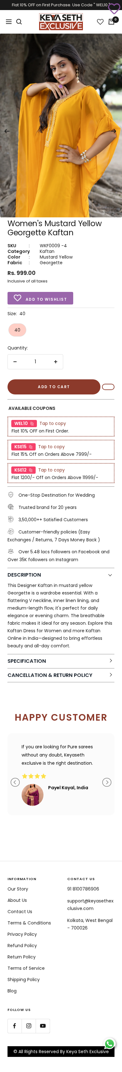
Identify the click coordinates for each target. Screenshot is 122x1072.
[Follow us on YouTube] (43, 1026)
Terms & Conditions (29, 923)
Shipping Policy (24, 979)
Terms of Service (26, 968)
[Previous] (6, 131)
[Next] (113, 131)
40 (17, 330)
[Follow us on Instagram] (29, 1026)
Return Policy (22, 957)
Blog (12, 991)
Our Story (18, 889)
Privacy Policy (22, 934)
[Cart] (111, 22)
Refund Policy (22, 945)
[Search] (19, 22)
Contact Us (20, 911)
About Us (17, 900)
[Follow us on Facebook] (15, 1026)
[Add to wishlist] (114, 8)
